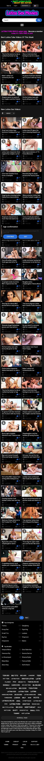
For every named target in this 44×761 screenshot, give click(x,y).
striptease (27, 701)
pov (14, 682)
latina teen (23, 691)
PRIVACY (15, 744)
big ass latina (11, 688)
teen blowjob (33, 682)
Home (7, 741)
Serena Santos (31, 653)
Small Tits (11, 633)
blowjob (37, 685)
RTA (22, 747)
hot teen (6, 678)
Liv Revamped (11, 657)
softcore (7, 710)
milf (24, 698)
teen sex (6, 675)
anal (18, 701)
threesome (8, 697)
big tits (14, 676)
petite (36, 698)
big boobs (18, 694)
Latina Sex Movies (20, 758)
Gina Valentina (31, 649)
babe (29, 697)
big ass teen (26, 685)
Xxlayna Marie (11, 649)
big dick (19, 707)
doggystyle (24, 710)
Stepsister (11, 641)
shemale (6, 685)
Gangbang (31, 625)
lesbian (17, 698)
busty (15, 710)
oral (40, 694)
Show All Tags (22, 718)
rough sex (35, 704)
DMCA (24, 744)
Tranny (11, 625)
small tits (34, 710)
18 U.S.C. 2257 (34, 744)
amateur (26, 704)
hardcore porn (7, 694)
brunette (22, 682)
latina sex (11, 691)
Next (26, 617)
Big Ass (11, 637)
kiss (6, 704)
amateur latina (28, 679)
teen (39, 676)
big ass (23, 675)
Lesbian (31, 633)
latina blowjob (8, 701)
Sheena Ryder (31, 657)
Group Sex (11, 629)
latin (38, 679)
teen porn (33, 688)
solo (39, 707)
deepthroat (30, 707)
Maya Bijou (11, 661)
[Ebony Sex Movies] (22, 3)
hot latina (26, 713)
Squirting (31, 629)
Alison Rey (11, 665)
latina (33, 691)
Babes (31, 641)
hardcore (16, 685)
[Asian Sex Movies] (21, 1)
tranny (16, 713)
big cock (22, 688)
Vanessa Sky (11, 653)
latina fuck (15, 678)
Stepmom (31, 637)
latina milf (37, 701)
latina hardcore (30, 694)
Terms (6, 744)
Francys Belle (31, 661)
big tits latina (8, 707)
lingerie (31, 675)
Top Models (8, 646)
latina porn (15, 704)
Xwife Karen (31, 665)
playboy (8, 682)
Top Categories (9, 622)
